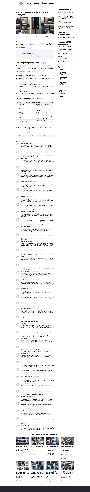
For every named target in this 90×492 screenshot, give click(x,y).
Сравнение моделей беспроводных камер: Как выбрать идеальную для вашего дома (22, 473)
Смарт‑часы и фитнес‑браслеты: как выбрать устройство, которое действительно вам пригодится (66, 27)
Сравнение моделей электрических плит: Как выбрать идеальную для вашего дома (22, 448)
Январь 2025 (63, 82)
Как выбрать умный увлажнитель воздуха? (30, 55)
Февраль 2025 (63, 80)
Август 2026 (62, 69)
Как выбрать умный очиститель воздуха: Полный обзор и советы (65, 55)
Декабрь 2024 (63, 83)
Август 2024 (62, 84)
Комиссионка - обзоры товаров (41, 3)
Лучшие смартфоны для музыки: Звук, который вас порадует (64, 43)
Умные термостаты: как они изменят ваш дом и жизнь (37, 448)
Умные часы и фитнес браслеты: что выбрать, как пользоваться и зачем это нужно (65, 24)
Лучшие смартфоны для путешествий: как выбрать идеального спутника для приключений (52, 449)
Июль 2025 (62, 79)
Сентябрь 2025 (63, 77)
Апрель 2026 (63, 72)
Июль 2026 (62, 70)
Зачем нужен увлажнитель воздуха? (27, 53)
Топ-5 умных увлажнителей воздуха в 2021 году (33, 56)
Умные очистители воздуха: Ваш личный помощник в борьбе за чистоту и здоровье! (37, 473)
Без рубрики (63, 93)
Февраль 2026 (63, 73)
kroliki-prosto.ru (46, 485)
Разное (61, 96)
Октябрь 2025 (63, 75)
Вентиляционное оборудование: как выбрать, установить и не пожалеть (65, 14)
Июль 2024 (62, 85)
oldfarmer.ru (52, 485)
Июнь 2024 (62, 87)
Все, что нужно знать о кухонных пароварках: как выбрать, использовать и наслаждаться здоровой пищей (67, 450)
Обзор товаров (20, 32)
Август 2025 (62, 78)
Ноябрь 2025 (63, 74)
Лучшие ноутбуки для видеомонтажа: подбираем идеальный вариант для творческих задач (52, 474)
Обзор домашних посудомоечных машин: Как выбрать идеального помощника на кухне (67, 473)
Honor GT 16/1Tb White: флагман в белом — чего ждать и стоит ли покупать (65, 20)
